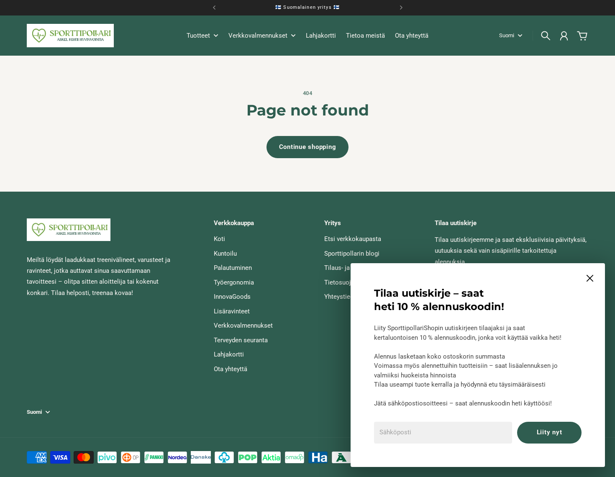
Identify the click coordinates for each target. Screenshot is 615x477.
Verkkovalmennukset (243, 325)
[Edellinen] (214, 7)
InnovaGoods (232, 296)
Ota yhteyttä (230, 369)
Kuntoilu (225, 253)
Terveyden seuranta (241, 340)
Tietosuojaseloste (349, 282)
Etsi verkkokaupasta (352, 239)
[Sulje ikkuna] (590, 278)
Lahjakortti (229, 354)
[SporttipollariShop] (70, 36)
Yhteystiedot (341, 296)
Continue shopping (307, 147)
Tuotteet (198, 36)
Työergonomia (234, 282)
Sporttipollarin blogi (351, 253)
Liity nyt (549, 432)
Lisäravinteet (232, 311)
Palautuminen (233, 268)
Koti (219, 239)
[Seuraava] (401, 7)
